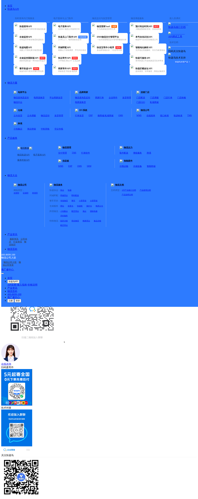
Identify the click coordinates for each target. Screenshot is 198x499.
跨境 (149, 153)
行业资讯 (17, 242)
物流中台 (18, 102)
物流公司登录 (12, 263)
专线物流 (64, 201)
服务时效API (23, 160)
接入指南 (22, 284)
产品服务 (12, 138)
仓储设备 (137, 166)
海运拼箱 (31, 129)
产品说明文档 (127, 195)
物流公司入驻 (10, 262)
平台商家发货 (56, 97)
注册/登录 (19, 269)
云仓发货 (18, 115)
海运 (84, 211)
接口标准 (164, 115)
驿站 (62, 206)
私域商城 (154, 102)
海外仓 (89, 206)
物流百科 (12, 249)
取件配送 (124, 153)
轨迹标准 (178, 115)
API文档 (11, 284)
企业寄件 (113, 97)
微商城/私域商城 (105, 115)
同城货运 (64, 195)
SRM (89, 166)
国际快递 (93, 211)
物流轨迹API (23, 155)
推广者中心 (7, 269)
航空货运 (75, 211)
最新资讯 (14, 239)
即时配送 (75, 195)
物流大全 (12, 175)
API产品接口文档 (129, 190)
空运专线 (58, 129)
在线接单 (150, 115)
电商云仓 (99, 206)
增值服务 (137, 153)
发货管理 (126, 97)
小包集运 (18, 129)
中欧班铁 (45, 129)
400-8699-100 (14, 294)
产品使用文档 (145, 190)
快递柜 (80, 206)
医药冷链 (64, 221)
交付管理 (62, 153)
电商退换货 (39, 97)
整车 (73, 201)
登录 (18, 301)
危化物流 (75, 221)
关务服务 (64, 216)
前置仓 (70, 206)
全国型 (16, 193)
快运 (62, 190)
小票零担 (82, 201)
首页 (9, 5)
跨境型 (35, 193)
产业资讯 (12, 234)
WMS (139, 115)
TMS (189, 115)
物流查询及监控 (21, 97)
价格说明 (32, 284)
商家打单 (99, 97)
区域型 (25, 193)
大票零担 (93, 201)
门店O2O (140, 102)
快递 (69, 190)
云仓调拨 (31, 115)
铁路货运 (86, 221)
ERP (91, 115)
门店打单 (168, 97)
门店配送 (140, 97)
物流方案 (12, 82)
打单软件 (85, 153)
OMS (120, 115)
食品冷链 (97, 221)
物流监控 (45, 115)
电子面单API (39, 155)
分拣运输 (124, 166)
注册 (11, 301)
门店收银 (181, 97)
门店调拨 (154, 97)
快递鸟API (13, 9)
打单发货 (79, 115)
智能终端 (151, 166)
